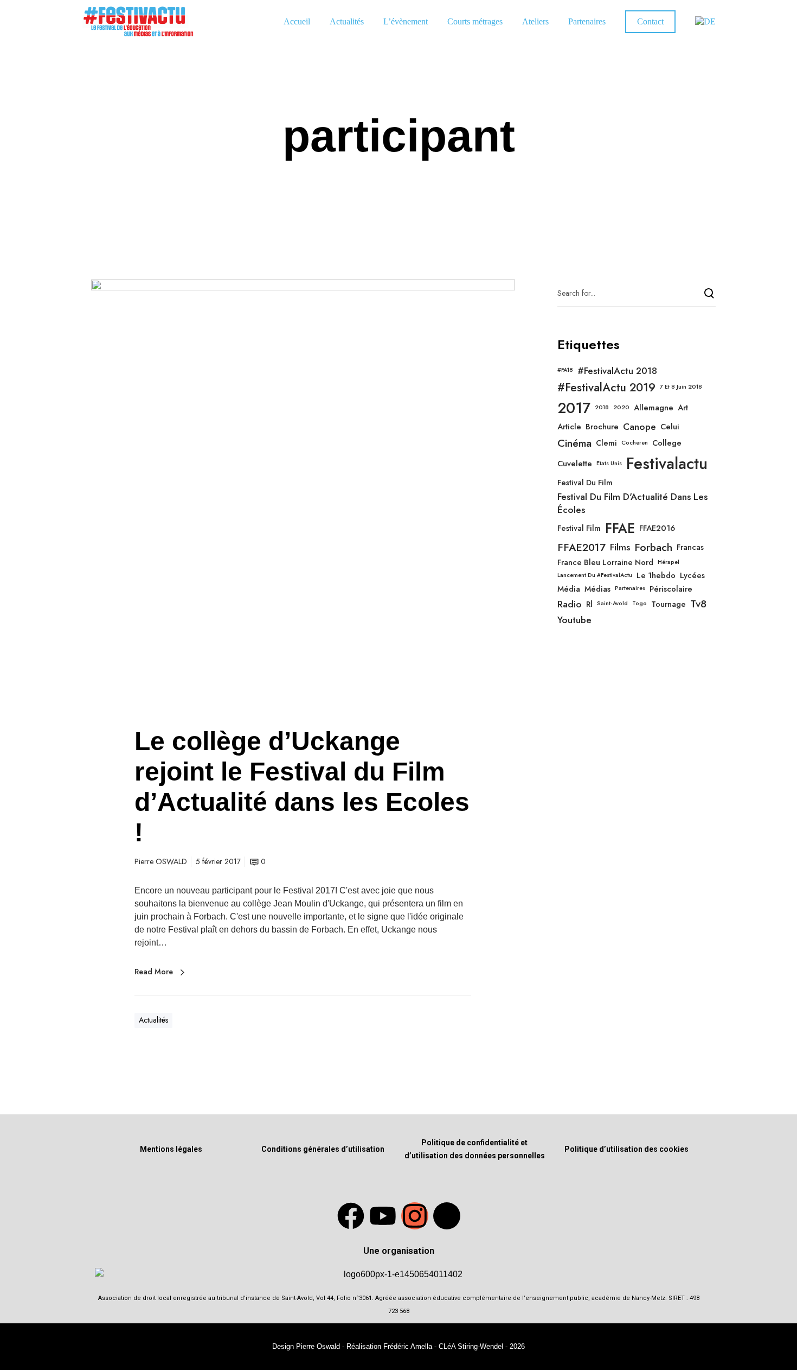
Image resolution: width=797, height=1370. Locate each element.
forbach (653, 547)
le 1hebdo (656, 575)
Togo (639, 603)
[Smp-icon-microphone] (446, 1215)
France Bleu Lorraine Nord (605, 562)
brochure (602, 426)
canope (639, 426)
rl (589, 604)
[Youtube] (382, 1215)
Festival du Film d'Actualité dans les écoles (632, 503)
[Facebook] (350, 1215)
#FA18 (565, 370)
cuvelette (574, 463)
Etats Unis (609, 463)
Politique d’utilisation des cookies (626, 1149)
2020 (621, 407)
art (683, 407)
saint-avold (612, 603)
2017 (573, 408)
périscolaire (671, 588)
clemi (606, 442)
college (667, 442)
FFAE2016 (657, 528)
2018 (602, 407)
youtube (574, 619)
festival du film (585, 482)
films (620, 547)
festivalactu (667, 464)
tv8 (698, 604)
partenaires (630, 588)
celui (669, 426)
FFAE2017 (581, 547)
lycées (692, 575)
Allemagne (653, 407)
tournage (668, 604)
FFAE (620, 528)
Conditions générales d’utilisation (322, 1149)
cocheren (634, 443)
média (568, 588)
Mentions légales (171, 1149)
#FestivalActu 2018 (617, 370)
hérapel (668, 562)
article (569, 426)
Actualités (153, 1019)
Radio (569, 604)
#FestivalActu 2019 (606, 387)
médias (597, 588)
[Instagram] (414, 1215)
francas (690, 547)
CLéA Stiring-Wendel (471, 1346)
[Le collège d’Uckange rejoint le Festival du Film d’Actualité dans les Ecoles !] (303, 492)
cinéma (574, 443)
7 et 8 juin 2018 (681, 387)
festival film (579, 528)
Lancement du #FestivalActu (594, 575)
